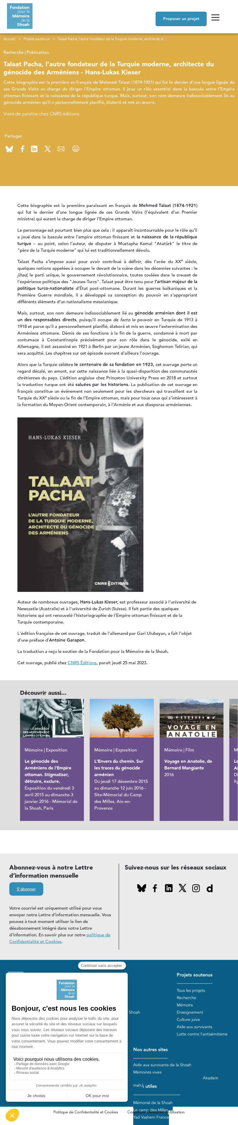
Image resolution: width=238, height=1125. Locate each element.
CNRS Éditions (82, 663)
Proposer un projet (181, 19)
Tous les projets (191, 991)
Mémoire (185, 1005)
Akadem (210, 1078)
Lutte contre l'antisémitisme (202, 1034)
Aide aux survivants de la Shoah (162, 1065)
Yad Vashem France (151, 1117)
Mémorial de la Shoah (153, 1103)
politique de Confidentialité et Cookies (59, 938)
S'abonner (26, 889)
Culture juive (188, 1020)
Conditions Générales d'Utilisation (156, 1112)
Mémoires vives (147, 1072)
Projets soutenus (36, 39)
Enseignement (190, 1012)
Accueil (9, 39)
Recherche (186, 998)
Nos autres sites (150, 1049)
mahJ (138, 1085)
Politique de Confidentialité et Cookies (85, 1112)
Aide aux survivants (194, 1027)
